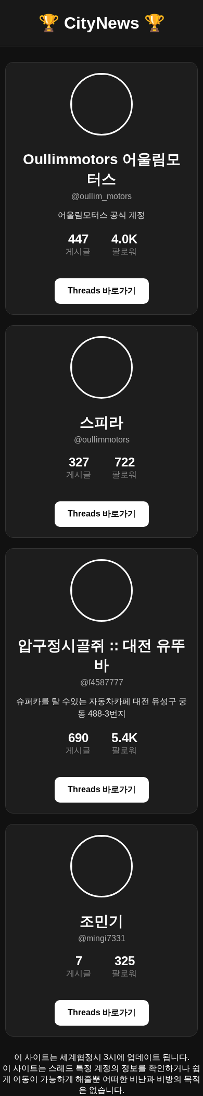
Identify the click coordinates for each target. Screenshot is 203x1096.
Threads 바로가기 (102, 290)
